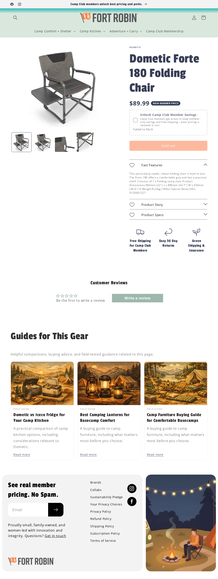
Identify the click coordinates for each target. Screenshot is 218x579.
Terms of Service (103, 541)
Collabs (96, 490)
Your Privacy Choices (106, 504)
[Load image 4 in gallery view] (86, 142)
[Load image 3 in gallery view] (65, 142)
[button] (15, 17)
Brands (95, 482)
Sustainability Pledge (106, 497)
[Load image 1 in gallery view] (21, 142)
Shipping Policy (102, 526)
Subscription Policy (105, 533)
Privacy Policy (100, 512)
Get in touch (55, 535)
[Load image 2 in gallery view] (43, 142)
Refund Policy (100, 519)
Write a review (138, 298)
